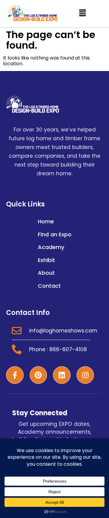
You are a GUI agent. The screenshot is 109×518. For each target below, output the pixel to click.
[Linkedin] (62, 375)
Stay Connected (39, 413)
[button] (82, 13)
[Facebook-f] (15, 375)
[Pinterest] (38, 375)
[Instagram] (85, 375)
